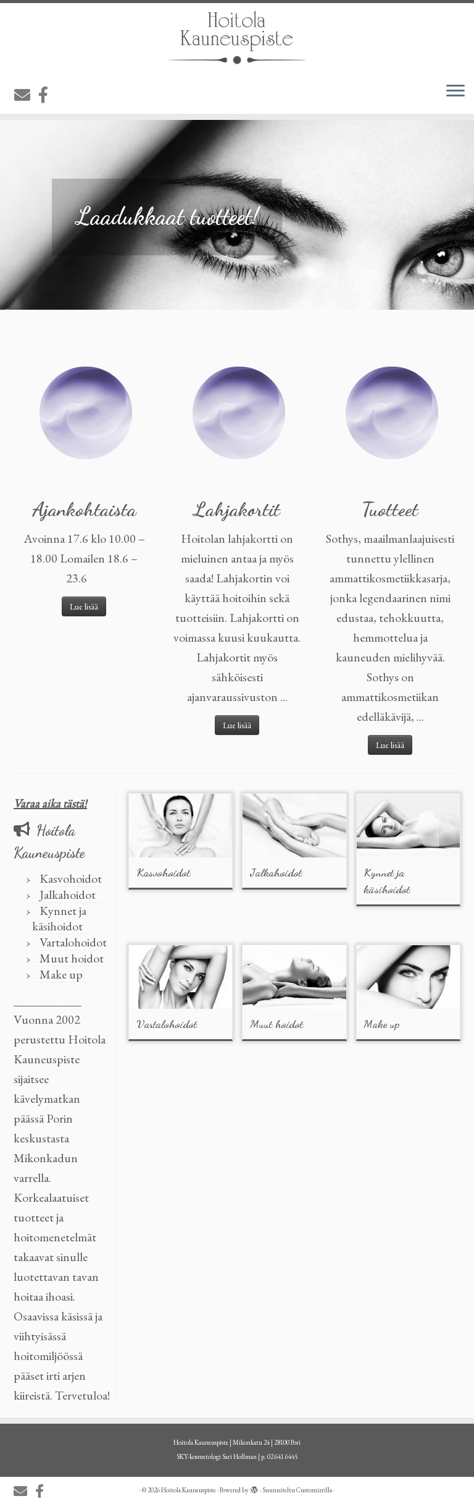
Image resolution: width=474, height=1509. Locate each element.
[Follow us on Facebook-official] (47, 95)
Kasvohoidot (71, 878)
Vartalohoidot (73, 942)
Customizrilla (314, 1490)
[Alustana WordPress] (254, 1488)
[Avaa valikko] (455, 91)
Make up (61, 974)
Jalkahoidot (68, 894)
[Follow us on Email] (26, 95)
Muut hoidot (72, 958)
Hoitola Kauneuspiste (188, 1490)
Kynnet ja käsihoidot (59, 918)
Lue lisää (84, 606)
